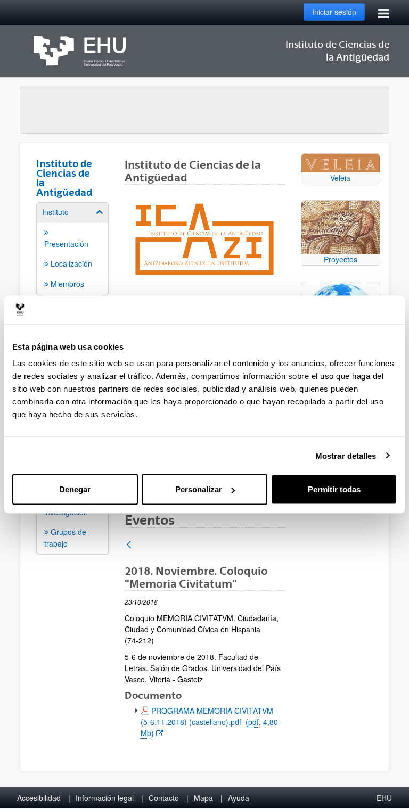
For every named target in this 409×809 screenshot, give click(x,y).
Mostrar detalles (346, 455)
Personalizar (198, 489)
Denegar (75, 489)
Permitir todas (334, 489)
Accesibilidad (39, 798)
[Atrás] (129, 545)
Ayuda (238, 798)
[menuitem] (72, 248)
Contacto (164, 798)
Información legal (105, 798)
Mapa (203, 798)
